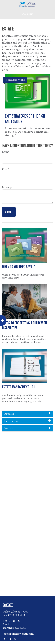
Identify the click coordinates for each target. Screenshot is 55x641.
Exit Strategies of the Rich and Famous (25, 118)
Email (5, 169)
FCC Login (27, 14)
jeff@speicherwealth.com (18, 633)
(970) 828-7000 (19, 611)
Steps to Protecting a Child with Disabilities (24, 326)
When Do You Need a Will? (19, 266)
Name (5, 151)
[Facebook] (5, 639)
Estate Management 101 (18, 387)
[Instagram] (15, 639)
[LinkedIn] (10, 639)
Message (7, 187)
